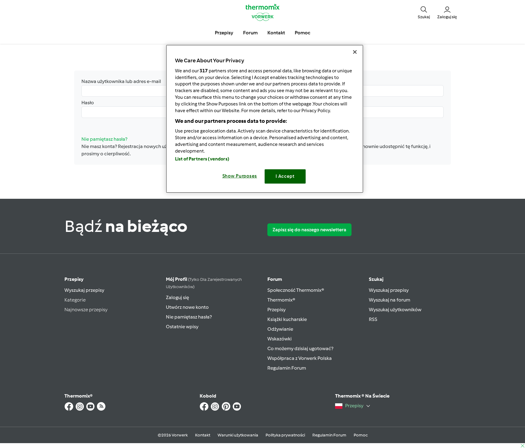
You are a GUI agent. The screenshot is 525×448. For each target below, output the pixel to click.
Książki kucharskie (287, 319)
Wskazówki (279, 339)
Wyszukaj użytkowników (395, 309)
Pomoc (361, 435)
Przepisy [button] (224, 33)
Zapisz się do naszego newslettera (309, 230)
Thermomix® (281, 300)
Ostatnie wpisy (182, 326)
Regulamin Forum (286, 368)
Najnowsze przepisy (86, 309)
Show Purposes (239, 176)
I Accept (285, 176)
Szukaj (376, 279)
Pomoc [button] (302, 33)
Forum (274, 279)
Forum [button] (250, 33)
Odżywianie (280, 329)
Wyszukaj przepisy (84, 290)
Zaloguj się (177, 297)
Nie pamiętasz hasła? (189, 317)
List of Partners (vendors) (202, 159)
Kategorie (75, 300)
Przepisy (74, 279)
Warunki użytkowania (238, 435)
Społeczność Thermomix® (295, 290)
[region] (264, 119)
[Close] (355, 52)
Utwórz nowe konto (187, 307)
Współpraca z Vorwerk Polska (299, 358)
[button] (424, 12)
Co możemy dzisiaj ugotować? (300, 348)
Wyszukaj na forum (389, 300)
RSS (373, 319)
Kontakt (202, 435)
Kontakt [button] (276, 33)
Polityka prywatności (285, 435)
